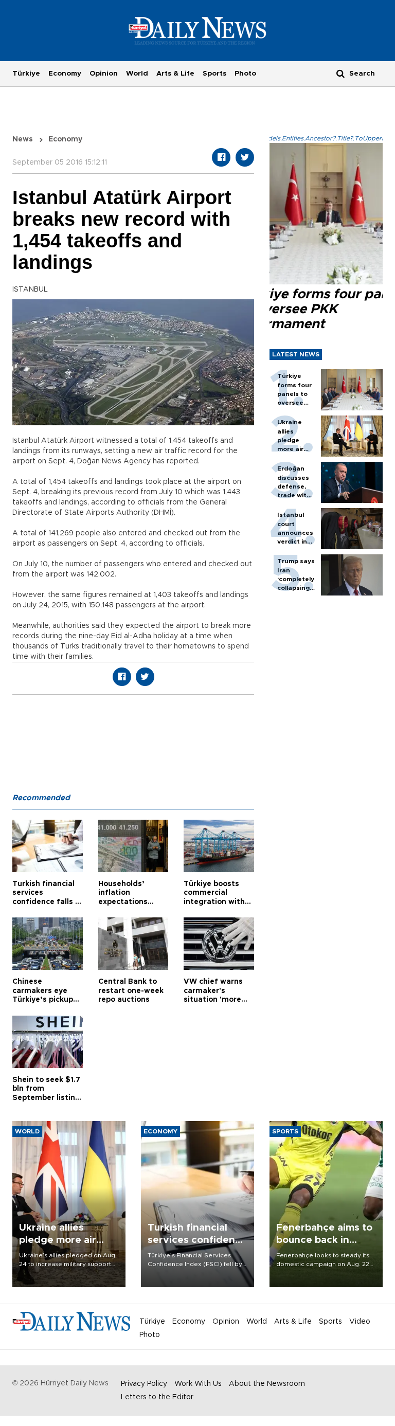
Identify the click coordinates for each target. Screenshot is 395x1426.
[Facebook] (221, 157)
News (22, 139)
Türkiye (26, 73)
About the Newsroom (267, 1383)
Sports (214, 73)
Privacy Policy (144, 1383)
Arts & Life (175, 73)
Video (359, 1321)
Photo (245, 73)
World (137, 73)
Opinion (103, 73)
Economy (64, 73)
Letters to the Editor (157, 1397)
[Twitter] (245, 157)
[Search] (340, 73)
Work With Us (198, 1383)
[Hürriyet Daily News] (198, 30)
